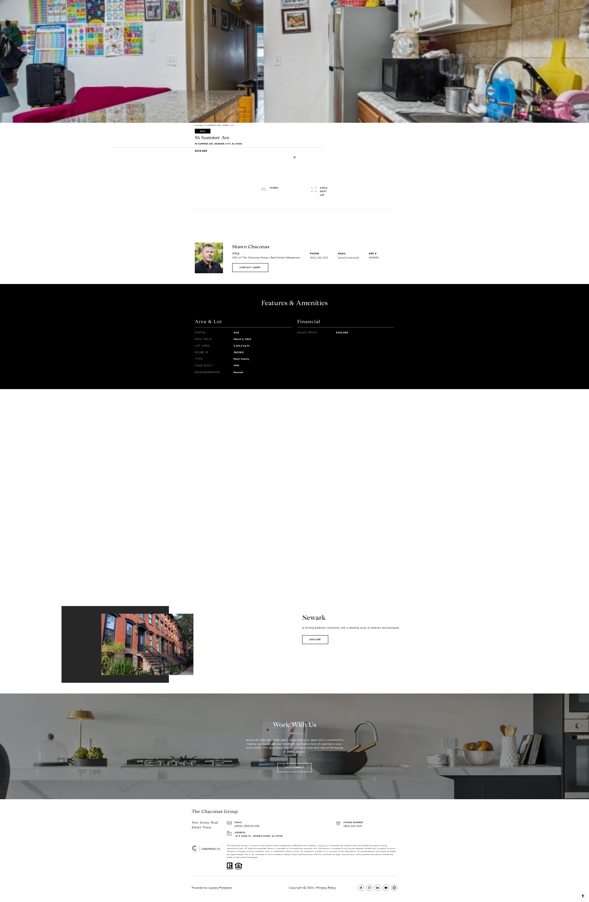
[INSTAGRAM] (369, 888)
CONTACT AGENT (250, 267)
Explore (315, 639)
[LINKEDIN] (378, 888)
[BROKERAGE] (394, 888)
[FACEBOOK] (361, 888)
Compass (321, 845)
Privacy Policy (326, 887)
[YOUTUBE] (386, 888)
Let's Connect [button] (294, 767)
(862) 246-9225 (319, 257)
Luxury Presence (220, 887)
